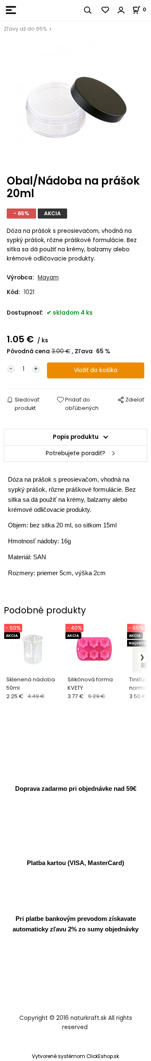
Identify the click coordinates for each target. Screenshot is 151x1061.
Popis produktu (76, 437)
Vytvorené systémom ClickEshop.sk (75, 1056)
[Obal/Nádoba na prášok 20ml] (75, 104)
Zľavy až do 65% (25, 28)
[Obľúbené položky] (105, 10)
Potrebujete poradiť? (75, 453)
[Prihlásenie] (121, 10)
